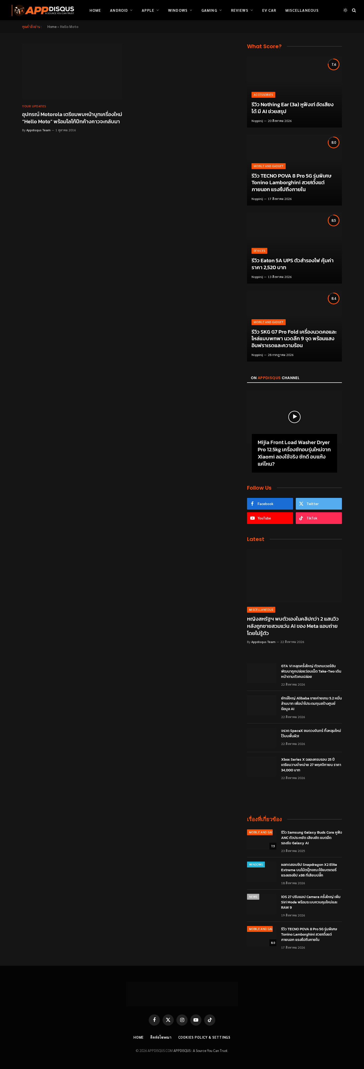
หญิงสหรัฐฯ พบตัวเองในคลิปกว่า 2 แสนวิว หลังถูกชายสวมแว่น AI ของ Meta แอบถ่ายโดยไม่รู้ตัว (293, 626)
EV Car (269, 10)
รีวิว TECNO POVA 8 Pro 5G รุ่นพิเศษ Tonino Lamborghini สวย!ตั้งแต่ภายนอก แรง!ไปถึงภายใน (291, 183)
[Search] (353, 10)
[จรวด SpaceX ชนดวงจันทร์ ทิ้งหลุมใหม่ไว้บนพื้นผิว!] (261, 738)
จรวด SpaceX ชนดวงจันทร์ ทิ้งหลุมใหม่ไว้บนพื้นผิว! (311, 733)
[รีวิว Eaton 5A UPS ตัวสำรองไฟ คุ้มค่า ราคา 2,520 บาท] (294, 248)
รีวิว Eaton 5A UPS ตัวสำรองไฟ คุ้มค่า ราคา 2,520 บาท (293, 264)
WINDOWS (256, 864)
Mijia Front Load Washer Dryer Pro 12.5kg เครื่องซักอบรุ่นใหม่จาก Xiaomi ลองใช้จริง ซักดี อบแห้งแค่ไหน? (294, 453)
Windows (178, 10)
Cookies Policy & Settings (204, 1037)
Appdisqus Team (38, 130)
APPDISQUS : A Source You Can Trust (200, 1050)
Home (95, 10)
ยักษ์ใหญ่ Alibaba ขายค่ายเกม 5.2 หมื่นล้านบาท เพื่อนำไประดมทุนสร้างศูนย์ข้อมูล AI (311, 704)
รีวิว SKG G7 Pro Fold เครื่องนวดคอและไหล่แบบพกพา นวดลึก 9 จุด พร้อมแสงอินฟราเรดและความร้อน (294, 339)
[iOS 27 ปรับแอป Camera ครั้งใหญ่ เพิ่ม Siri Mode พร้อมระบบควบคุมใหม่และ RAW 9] (261, 904)
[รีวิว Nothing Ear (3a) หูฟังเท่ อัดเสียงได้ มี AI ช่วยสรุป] (294, 92)
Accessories (263, 95)
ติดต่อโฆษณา (160, 1037)
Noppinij (257, 120)
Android (119, 10)
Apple (148, 10)
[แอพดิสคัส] (42, 10)
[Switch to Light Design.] (345, 10)
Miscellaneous (302, 10)
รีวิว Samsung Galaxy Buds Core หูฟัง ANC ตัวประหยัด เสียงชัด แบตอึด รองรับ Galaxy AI (311, 838)
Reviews (239, 10)
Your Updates (34, 106)
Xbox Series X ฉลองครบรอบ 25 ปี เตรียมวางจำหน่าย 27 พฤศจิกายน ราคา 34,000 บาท (311, 765)
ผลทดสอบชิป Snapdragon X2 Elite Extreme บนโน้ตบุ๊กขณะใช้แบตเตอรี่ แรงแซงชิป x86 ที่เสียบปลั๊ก (309, 870)
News (253, 897)
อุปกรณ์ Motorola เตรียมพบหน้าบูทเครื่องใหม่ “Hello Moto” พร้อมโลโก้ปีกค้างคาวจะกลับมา (72, 118)
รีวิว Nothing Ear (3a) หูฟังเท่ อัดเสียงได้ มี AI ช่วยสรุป (293, 108)
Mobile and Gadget (269, 166)
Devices (259, 251)
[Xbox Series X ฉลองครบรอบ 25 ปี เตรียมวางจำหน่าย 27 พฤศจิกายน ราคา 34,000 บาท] (261, 766)
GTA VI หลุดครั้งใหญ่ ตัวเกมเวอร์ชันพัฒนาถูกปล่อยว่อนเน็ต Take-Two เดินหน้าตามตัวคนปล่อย (311, 671)
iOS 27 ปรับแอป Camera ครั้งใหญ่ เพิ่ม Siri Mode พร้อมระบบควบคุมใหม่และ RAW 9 (311, 902)
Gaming (209, 10)
